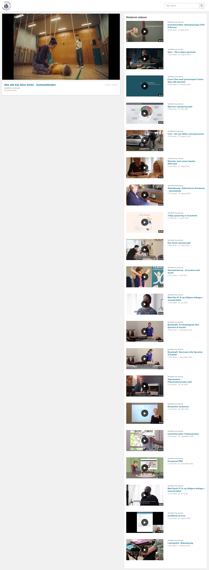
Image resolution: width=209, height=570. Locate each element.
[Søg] (201, 5)
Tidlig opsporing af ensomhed (182, 215)
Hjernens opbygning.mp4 (180, 106)
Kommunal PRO (175, 461)
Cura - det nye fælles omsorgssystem (186, 134)
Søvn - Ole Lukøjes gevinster (182, 52)
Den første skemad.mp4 (179, 243)
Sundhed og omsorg (12, 88)
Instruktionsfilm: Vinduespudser (183, 434)
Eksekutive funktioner (178, 406)
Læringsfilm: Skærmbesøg (180, 543)
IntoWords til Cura (176, 516)
